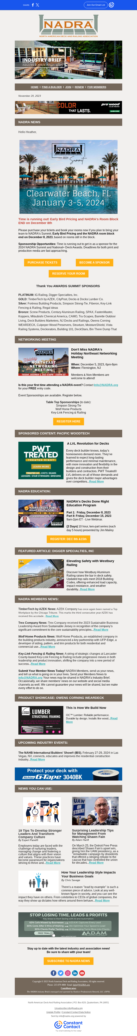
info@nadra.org (66, 1016)
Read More (96, 481)
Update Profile (53, 1012)
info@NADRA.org (30, 677)
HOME (34, 87)
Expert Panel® (30, 840)
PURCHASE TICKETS (42, 262)
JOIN (68, 87)
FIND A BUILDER (52, 87)
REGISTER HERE (68, 421)
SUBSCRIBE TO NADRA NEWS (68, 961)
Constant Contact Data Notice (76, 1012)
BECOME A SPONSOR (94, 262)
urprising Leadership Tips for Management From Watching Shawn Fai (93, 834)
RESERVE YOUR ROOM (68, 273)
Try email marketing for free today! (69, 1031)
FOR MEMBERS (96, 87)
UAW (93, 851)
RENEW (79, 87)
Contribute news (68, 988)
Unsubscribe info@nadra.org (69, 1008)
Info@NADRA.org (106, 385)
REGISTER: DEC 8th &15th (68, 539)
